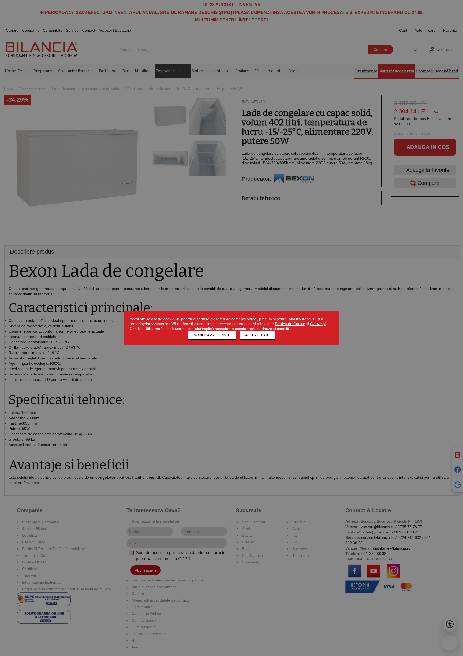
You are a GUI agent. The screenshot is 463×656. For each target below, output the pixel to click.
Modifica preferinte (212, 335)
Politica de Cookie (290, 324)
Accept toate (257, 335)
